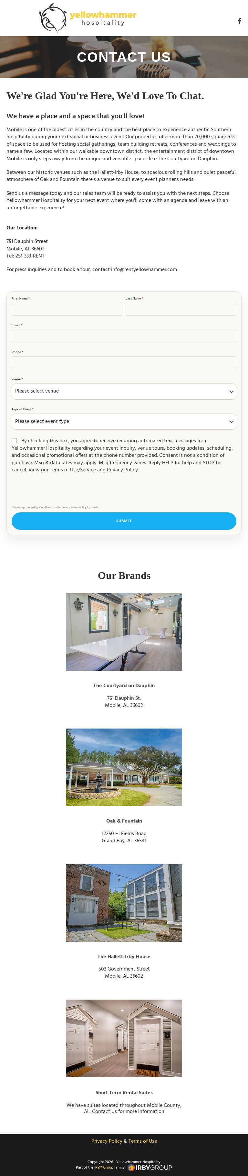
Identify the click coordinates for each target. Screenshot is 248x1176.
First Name (21, 298)
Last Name (134, 298)
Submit (124, 521)
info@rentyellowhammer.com (144, 270)
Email (17, 325)
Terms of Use (143, 1141)
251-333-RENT (30, 256)
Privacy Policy (122, 470)
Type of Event (23, 409)
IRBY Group (103, 1167)
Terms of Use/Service (73, 470)
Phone (17, 352)
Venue (17, 379)
